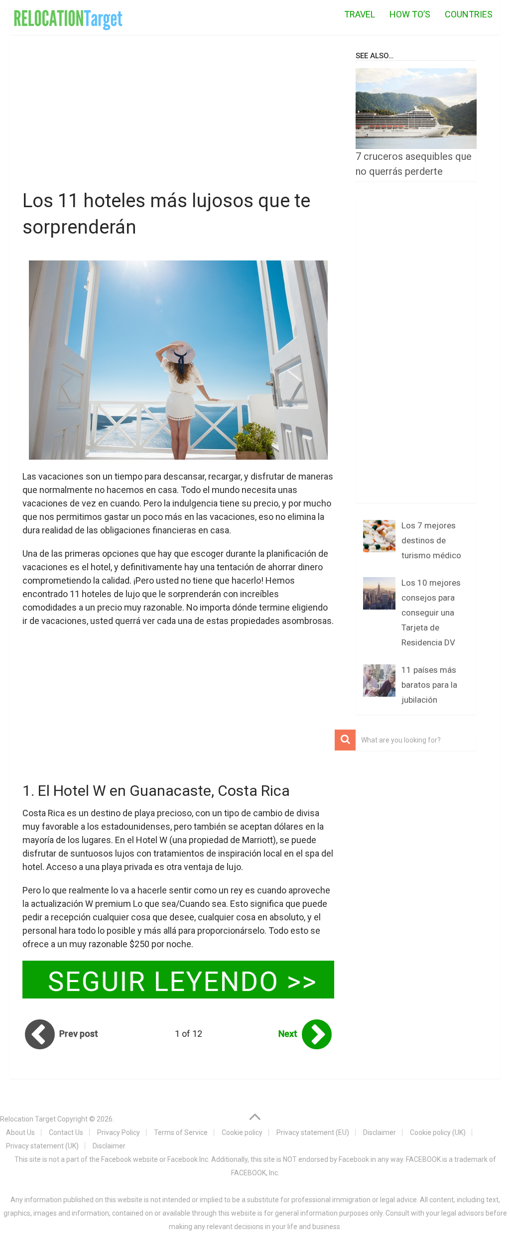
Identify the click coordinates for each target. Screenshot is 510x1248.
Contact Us (66, 1132)
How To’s (409, 14)
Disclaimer (379, 1132)
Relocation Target (28, 1119)
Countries (469, 14)
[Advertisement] (178, 114)
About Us (20, 1132)
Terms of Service (181, 1132)
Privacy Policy (118, 1132)
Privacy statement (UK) (42, 1146)
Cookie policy (242, 1132)
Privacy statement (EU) (312, 1132)
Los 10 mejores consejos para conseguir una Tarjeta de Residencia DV (431, 612)
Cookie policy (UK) (438, 1132)
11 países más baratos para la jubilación (429, 685)
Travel (359, 14)
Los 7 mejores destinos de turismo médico (431, 540)
